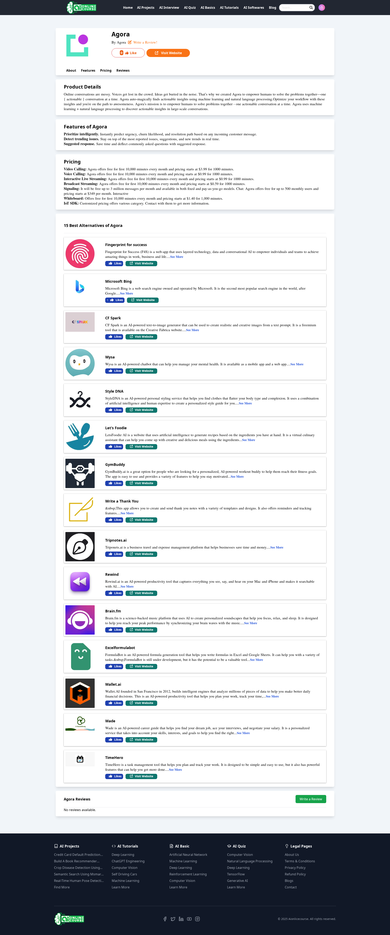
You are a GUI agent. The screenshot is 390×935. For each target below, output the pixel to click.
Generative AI (237, 880)
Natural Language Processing (250, 861)
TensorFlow (236, 874)
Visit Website (171, 53)
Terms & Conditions (300, 861)
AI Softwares (254, 7)
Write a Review (311, 799)
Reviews (123, 70)
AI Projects (145, 7)
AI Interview (169, 7)
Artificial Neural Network (188, 854)
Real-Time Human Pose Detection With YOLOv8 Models (79, 880)
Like (128, 52)
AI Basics (208, 7)
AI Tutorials (229, 7)
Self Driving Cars (124, 874)
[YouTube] (189, 918)
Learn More (121, 887)
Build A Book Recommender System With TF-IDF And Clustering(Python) (75, 861)
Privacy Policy (295, 867)
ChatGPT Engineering (128, 861)
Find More (62, 887)
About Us (292, 854)
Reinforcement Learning (188, 874)
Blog (272, 7)
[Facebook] (164, 918)
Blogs (289, 880)
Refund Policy (295, 874)
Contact (291, 887)
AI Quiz (190, 7)
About (71, 70)
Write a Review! (144, 42)
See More (176, 256)
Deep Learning (123, 854)
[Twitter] (173, 918)
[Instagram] (197, 918)
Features (88, 70)
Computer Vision (125, 867)
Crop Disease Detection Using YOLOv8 (77, 867)
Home (128, 7)
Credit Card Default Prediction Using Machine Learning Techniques (77, 854)
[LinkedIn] (181, 918)
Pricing (106, 70)
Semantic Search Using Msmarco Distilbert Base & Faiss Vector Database (79, 874)
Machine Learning (125, 880)
